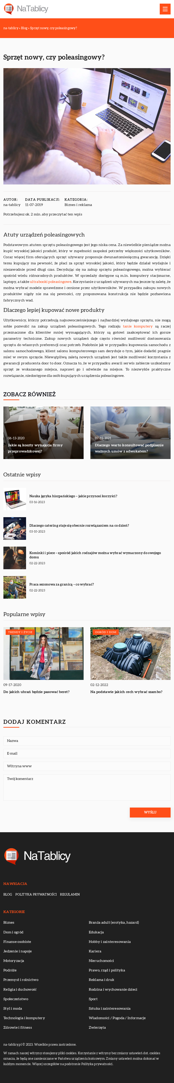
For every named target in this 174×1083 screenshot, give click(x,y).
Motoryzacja (13, 961)
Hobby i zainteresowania (110, 942)
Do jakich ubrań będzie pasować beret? (36, 692)
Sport (93, 999)
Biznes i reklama (78, 205)
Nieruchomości (101, 961)
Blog (7, 894)
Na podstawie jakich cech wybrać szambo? (126, 692)
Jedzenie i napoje (17, 951)
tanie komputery (138, 326)
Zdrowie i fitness (17, 1027)
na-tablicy (12, 205)
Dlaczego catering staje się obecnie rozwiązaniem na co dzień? (79, 525)
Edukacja (96, 932)
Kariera (95, 951)
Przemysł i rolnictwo (20, 980)
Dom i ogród (13, 932)
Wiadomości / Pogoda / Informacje (117, 1018)
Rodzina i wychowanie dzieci (113, 989)
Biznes (8, 922)
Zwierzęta (97, 1027)
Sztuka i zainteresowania (110, 1008)
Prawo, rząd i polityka (107, 970)
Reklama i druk (101, 980)
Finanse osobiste (17, 942)
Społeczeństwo (15, 999)
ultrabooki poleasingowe (50, 282)
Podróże (10, 970)
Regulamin (70, 894)
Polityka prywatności (36, 894)
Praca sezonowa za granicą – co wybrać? (61, 584)
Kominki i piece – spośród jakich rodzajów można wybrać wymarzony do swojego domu (95, 555)
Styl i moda (12, 1008)
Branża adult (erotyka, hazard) (114, 922)
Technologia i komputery (24, 1018)
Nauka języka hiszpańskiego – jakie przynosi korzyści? (73, 496)
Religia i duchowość (20, 989)
